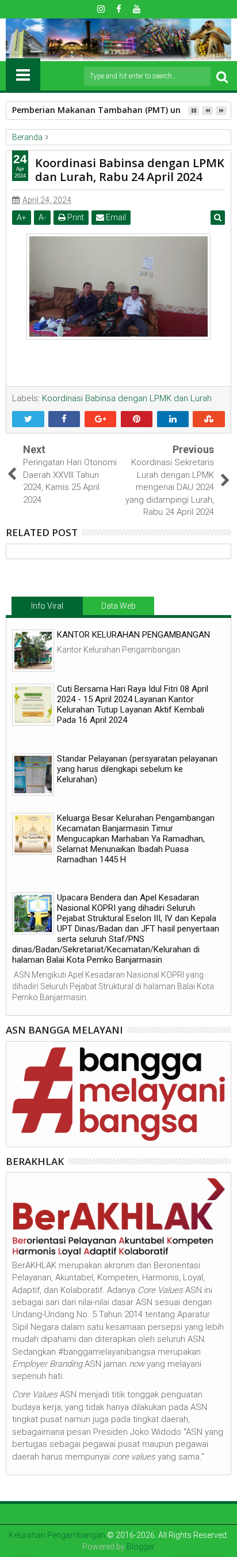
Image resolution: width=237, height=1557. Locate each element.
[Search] (222, 76)
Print (75, 217)
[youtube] (136, 9)
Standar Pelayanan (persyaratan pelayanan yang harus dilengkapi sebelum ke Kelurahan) (137, 769)
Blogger (141, 1546)
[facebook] (118, 9)
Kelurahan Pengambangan (57, 1535)
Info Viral (47, 605)
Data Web (118, 605)
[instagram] (101, 9)
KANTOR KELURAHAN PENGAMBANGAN (133, 634)
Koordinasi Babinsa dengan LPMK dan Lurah (127, 398)
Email (115, 217)
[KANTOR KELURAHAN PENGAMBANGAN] (33, 650)
